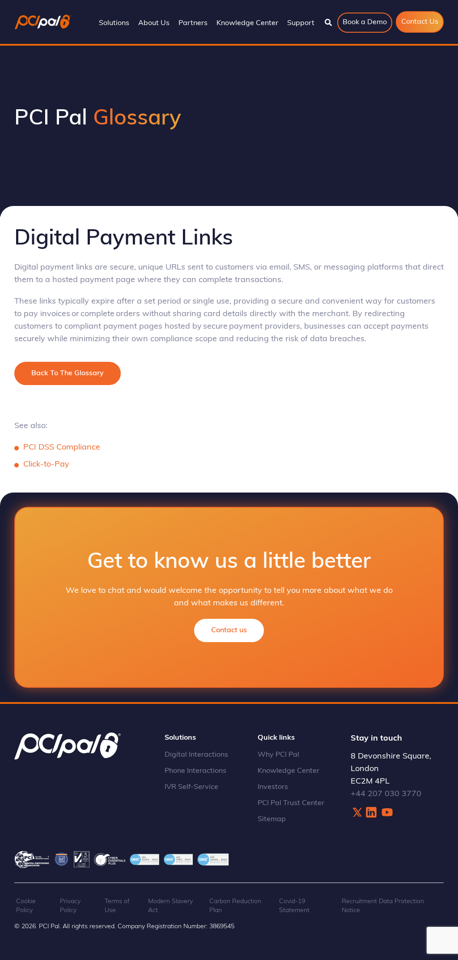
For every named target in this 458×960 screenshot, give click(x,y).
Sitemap (272, 819)
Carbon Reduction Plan (235, 906)
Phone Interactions (195, 771)
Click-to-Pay (46, 465)
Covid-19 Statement (294, 906)
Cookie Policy (26, 906)
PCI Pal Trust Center (291, 803)
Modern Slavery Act (170, 906)
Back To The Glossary (67, 373)
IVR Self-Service (191, 787)
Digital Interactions (196, 755)
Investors (273, 787)
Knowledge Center (288, 771)
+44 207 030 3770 (386, 794)
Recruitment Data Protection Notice (383, 906)
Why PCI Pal (278, 755)
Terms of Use (117, 906)
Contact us (229, 630)
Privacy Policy (70, 906)
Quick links (276, 737)
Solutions (180, 737)
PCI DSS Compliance (61, 448)
